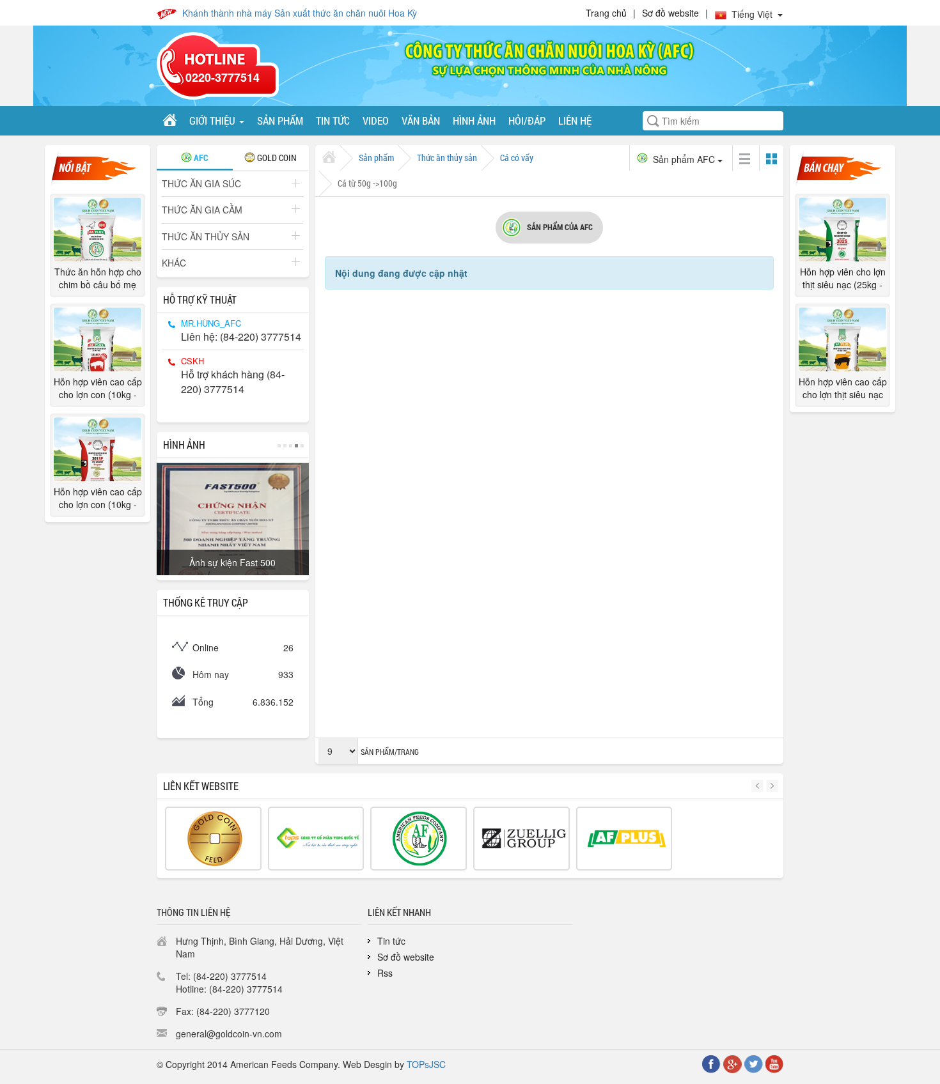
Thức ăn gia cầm (202, 209)
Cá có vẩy (516, 157)
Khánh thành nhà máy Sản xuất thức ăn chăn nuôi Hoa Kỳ (299, 12)
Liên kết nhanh (399, 912)
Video (376, 120)
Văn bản (421, 120)
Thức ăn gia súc (201, 183)
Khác (174, 262)
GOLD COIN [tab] (276, 157)
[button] (758, 786)
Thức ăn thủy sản (205, 236)
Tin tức (333, 120)
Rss (385, 972)
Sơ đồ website (670, 12)
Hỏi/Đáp (526, 120)
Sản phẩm (280, 120)
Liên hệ (574, 120)
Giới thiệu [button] (213, 120)
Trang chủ (606, 12)
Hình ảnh (474, 120)
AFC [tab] (200, 157)
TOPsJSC (426, 1064)
